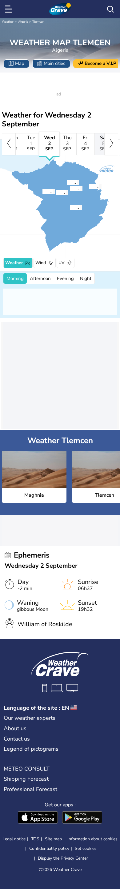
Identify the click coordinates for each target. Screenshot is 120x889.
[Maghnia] (42, 191)
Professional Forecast (30, 789)
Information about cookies (92, 839)
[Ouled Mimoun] (89, 186)
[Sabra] (56, 193)
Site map (53, 839)
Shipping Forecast (26, 779)
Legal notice (14, 839)
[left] (9, 144)
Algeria (23, 22)
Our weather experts (29, 718)
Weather (8, 22)
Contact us (17, 738)
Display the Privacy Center (63, 858)
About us (15, 728)
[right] (111, 144)
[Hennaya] (66, 183)
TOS (35, 839)
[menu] (9, 9)
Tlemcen (38, 22)
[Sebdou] (69, 208)
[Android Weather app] (82, 818)
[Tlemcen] (70, 188)
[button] (44, 191)
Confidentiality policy (49, 848)
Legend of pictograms (31, 749)
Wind (40, 263)
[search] (110, 9)
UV (61, 263)
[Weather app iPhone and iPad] (38, 818)
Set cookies (86, 848)
